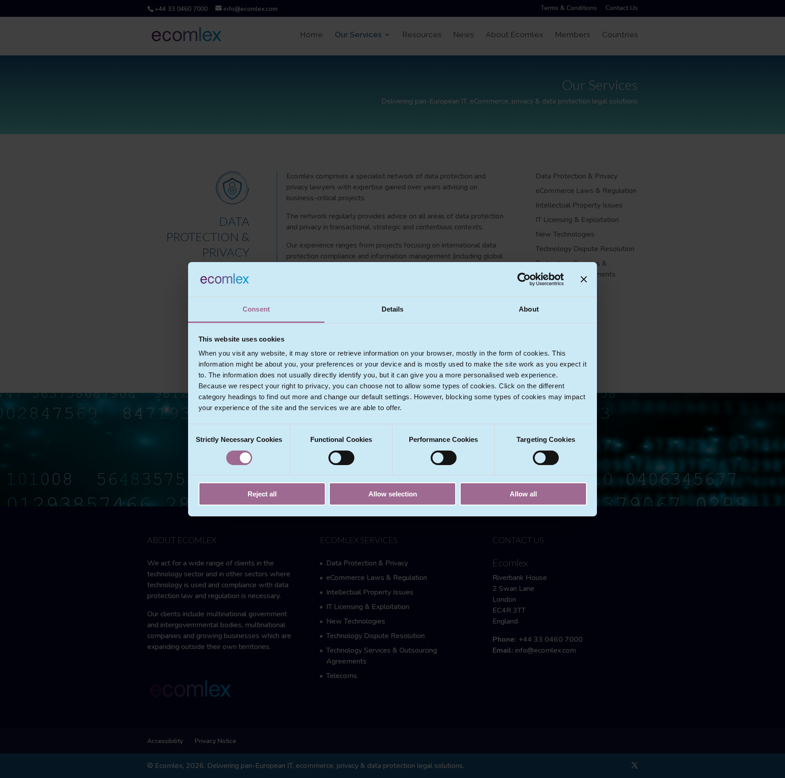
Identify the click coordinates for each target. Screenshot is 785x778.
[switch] (341, 458)
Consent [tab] (256, 309)
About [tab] (529, 309)
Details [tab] (393, 309)
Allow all (523, 494)
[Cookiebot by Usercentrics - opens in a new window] (524, 279)
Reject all (262, 494)
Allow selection (392, 494)
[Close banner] (584, 279)
